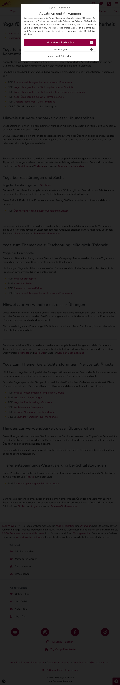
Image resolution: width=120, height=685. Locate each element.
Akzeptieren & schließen (60, 42)
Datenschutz (66, 56)
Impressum (53, 56)
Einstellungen (60, 49)
